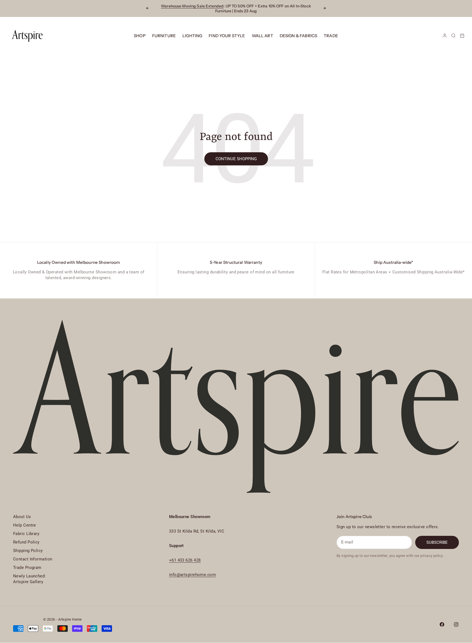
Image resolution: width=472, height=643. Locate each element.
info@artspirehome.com (192, 574)
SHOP (140, 35)
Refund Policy (26, 542)
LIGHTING (192, 35)
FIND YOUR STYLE (227, 35)
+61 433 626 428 (185, 560)
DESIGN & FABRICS (298, 35)
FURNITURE (164, 35)
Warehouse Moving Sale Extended (192, 6)
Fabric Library (26, 533)
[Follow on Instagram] (456, 624)
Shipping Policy (28, 550)
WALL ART (262, 35)
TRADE (331, 35)
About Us (22, 516)
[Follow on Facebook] (442, 624)
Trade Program (27, 567)
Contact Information (32, 559)
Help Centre (24, 525)
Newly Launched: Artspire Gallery (29, 579)
